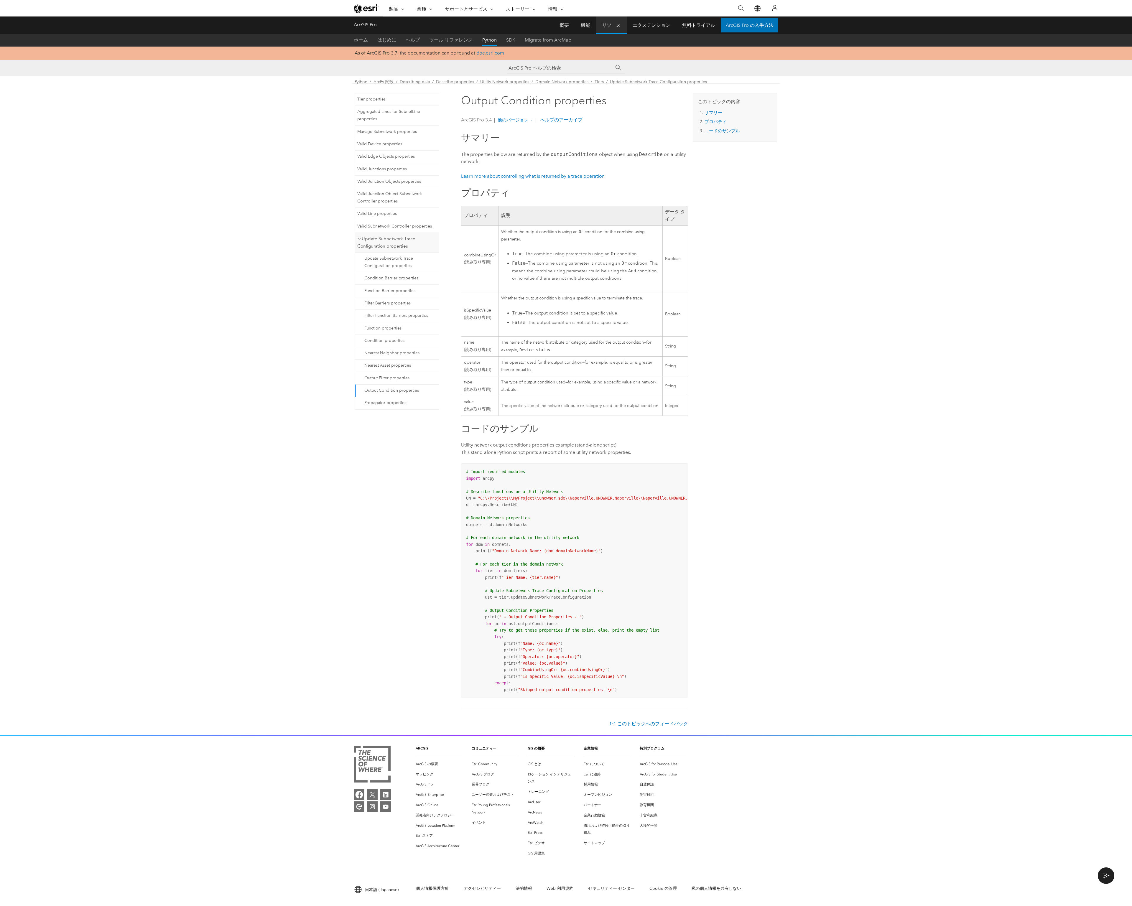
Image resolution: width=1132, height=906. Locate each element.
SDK (510, 40)
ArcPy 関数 (384, 81)
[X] (372, 794)
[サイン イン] (774, 8)
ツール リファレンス (451, 40)
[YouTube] (385, 806)
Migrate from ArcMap (548, 40)
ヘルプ (413, 40)
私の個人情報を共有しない (716, 888)
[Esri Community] (359, 806)
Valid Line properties (377, 213)
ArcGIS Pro (365, 24)
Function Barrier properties (389, 290)
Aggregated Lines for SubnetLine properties (388, 115)
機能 (585, 25)
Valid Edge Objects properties (386, 156)
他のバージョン (513, 120)
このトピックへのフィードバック (652, 724)
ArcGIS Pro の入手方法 (750, 25)
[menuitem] (439, 764)
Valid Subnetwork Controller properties (394, 226)
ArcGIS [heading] (422, 748)
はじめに (386, 40)
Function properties (383, 328)
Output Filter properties (386, 377)
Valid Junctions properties (382, 169)
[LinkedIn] (385, 794)
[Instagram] (372, 806)
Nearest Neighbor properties (391, 352)
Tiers (599, 81)
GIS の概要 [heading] (536, 748)
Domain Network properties (561, 81)
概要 (564, 25)
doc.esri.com (490, 53)
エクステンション (651, 25)
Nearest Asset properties (387, 365)
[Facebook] (359, 794)
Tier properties (371, 99)
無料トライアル (698, 25)
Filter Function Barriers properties (396, 315)
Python (489, 40)
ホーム (361, 40)
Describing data (415, 81)
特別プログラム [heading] (652, 748)
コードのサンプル (722, 131)
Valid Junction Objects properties (389, 181)
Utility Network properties (504, 81)
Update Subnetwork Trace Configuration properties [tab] (386, 242)
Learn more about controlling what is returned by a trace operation (533, 176)
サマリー (713, 112)
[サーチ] (618, 68)
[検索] (741, 8)
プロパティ (716, 121)
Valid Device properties (379, 143)
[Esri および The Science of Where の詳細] (372, 765)
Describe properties (455, 81)
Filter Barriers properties (387, 303)
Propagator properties (385, 402)
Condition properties (384, 340)
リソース (611, 25)
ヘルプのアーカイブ (561, 120)
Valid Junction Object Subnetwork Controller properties (389, 197)
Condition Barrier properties (391, 278)
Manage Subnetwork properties (387, 131)
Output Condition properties (391, 390)
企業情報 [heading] (591, 748)
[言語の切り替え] (757, 8)
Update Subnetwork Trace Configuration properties (658, 81)
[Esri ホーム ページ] (366, 8)
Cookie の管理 (663, 888)
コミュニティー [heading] (484, 748)
